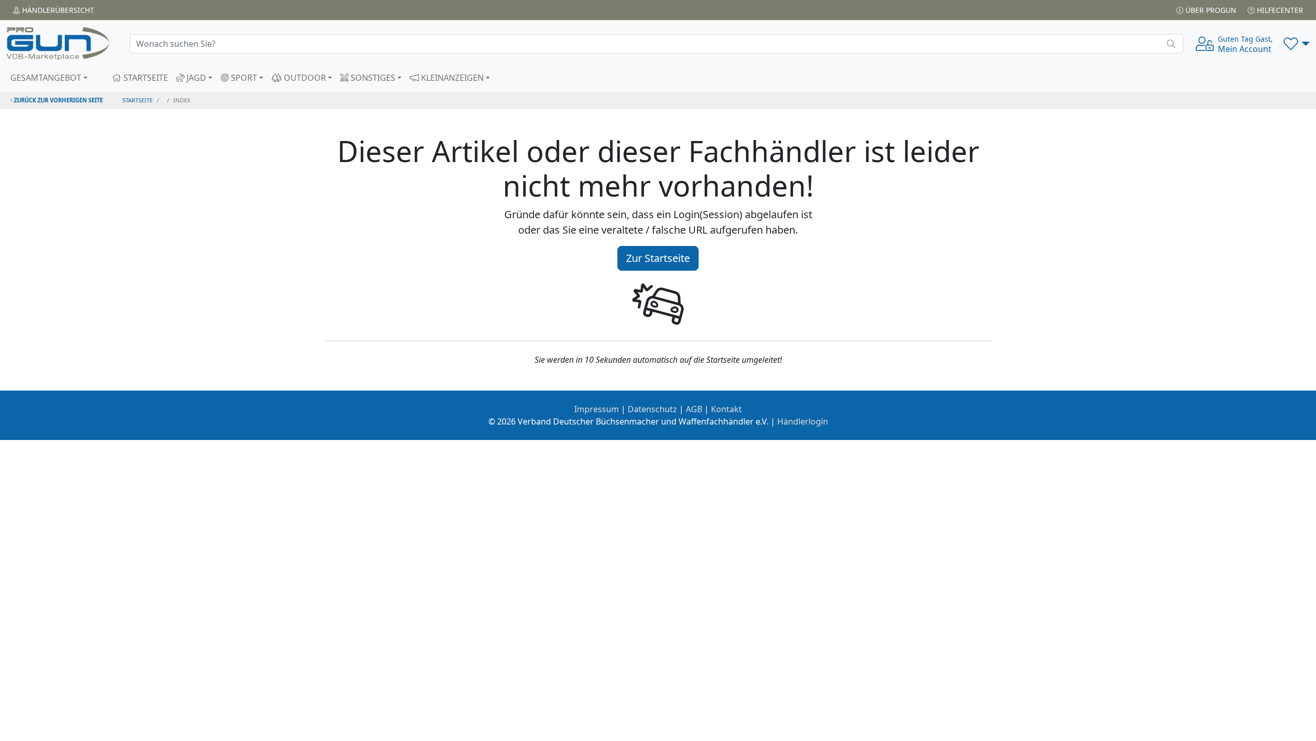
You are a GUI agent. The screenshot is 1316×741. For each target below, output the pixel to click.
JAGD (195, 77)
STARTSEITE (144, 77)
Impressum (596, 409)
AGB (694, 409)
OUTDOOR (304, 77)
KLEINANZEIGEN (451, 77)
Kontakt (726, 409)
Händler (57, 10)
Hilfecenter (1279, 10)
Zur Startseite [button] (658, 258)
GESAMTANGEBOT (45, 77)
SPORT (243, 77)
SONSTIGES (372, 77)
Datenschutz (652, 409)
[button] (1297, 44)
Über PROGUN (1209, 10)
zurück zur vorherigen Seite (57, 100)
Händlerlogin (802, 421)
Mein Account (1245, 44)
